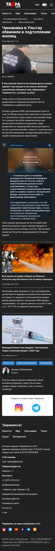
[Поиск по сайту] (51, 4)
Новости (7, 13)
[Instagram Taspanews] (18, 408)
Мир (18, 13)
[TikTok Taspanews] (22, 529)
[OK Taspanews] (35, 529)
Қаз (37, 4)
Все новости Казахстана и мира (15, 19)
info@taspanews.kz (11, 485)
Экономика (30, 13)
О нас (4, 512)
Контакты (7, 508)
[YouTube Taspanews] (16, 529)
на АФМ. (31, 93)
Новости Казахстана (26, 22)
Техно (44, 13)
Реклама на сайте (10, 503)
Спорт (5, 436)
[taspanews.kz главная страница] (13, 5)
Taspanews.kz (12, 425)
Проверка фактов (10, 498)
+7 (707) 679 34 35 (10, 480)
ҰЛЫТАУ (8, 363)
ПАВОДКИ (46, 363)
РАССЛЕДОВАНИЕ (27, 363)
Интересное (19, 436)
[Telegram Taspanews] (36, 408)
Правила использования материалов (19, 494)
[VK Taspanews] (29, 529)
